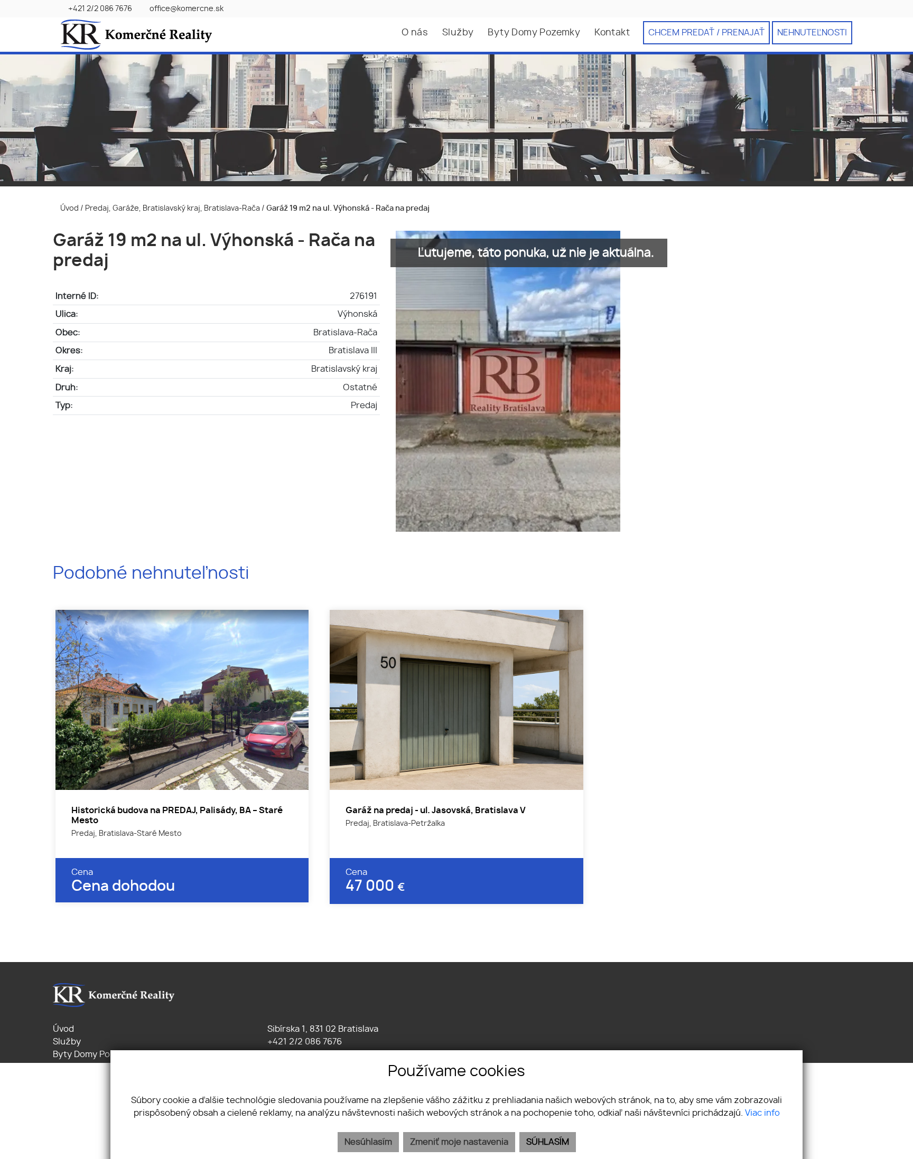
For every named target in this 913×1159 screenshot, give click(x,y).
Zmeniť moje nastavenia (459, 1142)
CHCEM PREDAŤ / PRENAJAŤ (706, 33)
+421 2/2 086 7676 (303, 1042)
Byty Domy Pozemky (534, 33)
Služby (457, 33)
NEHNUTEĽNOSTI (812, 33)
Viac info (762, 1113)
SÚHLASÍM (547, 1142)
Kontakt (612, 33)
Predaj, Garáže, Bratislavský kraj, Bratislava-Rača (173, 208)
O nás (415, 33)
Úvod (69, 208)
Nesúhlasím (368, 1142)
